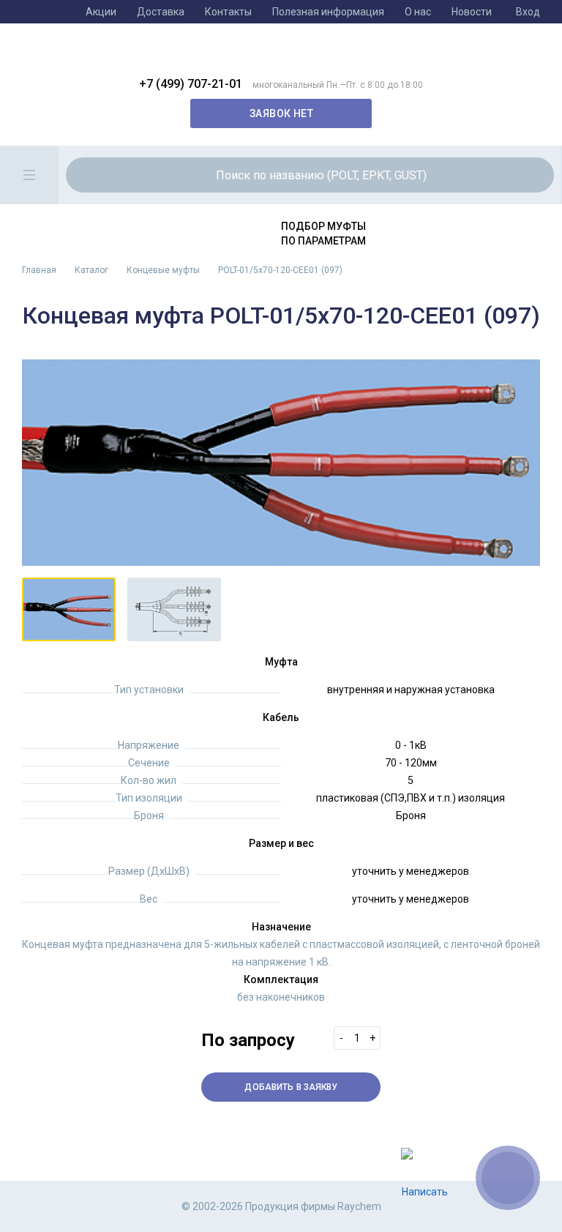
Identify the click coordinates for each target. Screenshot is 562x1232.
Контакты (228, 12)
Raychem (270, 55)
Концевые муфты (163, 270)
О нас (418, 12)
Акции (101, 12)
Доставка (160, 12)
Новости (472, 12)
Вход (528, 12)
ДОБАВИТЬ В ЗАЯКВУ (290, 1087)
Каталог (91, 270)
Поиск (519, 175)
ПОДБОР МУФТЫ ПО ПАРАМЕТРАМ (323, 233)
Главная (39, 270)
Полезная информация (328, 12)
